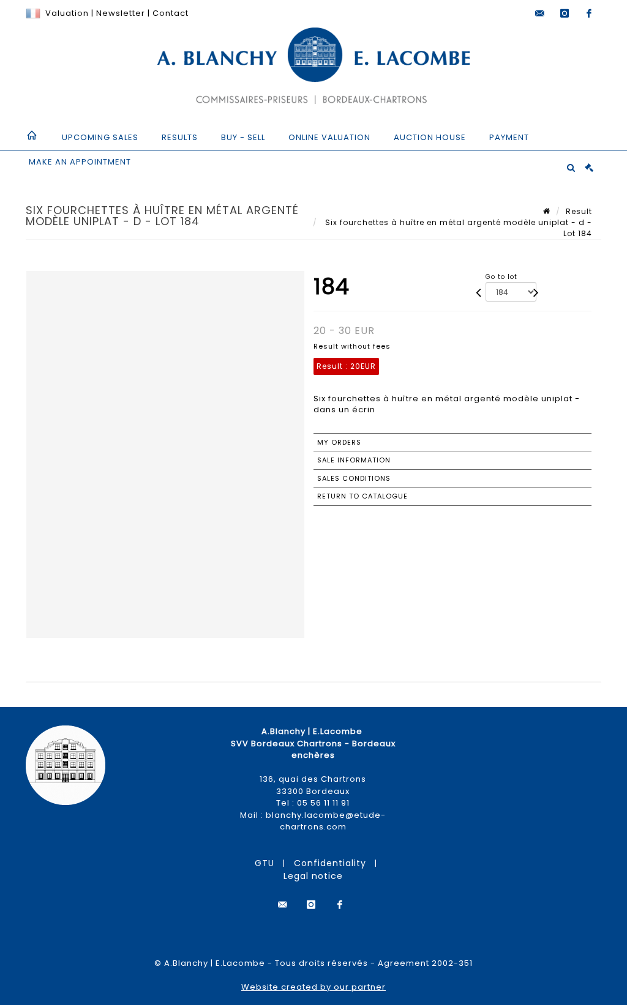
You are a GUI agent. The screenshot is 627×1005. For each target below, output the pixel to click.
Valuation (67, 13)
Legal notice (313, 876)
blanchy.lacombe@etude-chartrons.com (326, 821)
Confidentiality (330, 863)
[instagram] (564, 13)
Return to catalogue (362, 496)
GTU (264, 863)
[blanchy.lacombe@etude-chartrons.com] (540, 13)
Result (579, 211)
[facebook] (589, 13)
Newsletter (119, 13)
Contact (170, 13)
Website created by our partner (313, 987)
